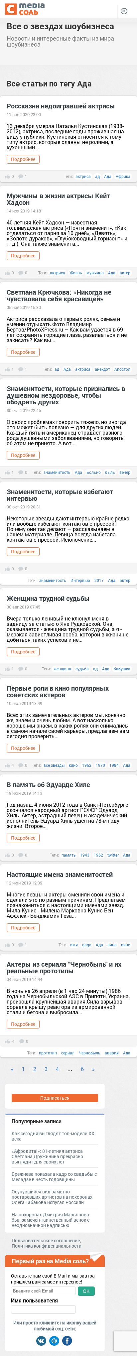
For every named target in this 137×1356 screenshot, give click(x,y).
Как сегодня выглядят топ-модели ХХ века (53, 1136)
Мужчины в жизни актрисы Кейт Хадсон (58, 198)
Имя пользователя (34, 1300)
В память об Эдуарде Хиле (48, 784)
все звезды (54, 765)
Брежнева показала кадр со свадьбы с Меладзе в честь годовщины (54, 1176)
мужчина (95, 272)
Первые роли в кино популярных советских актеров (58, 691)
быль (110, 472)
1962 (86, 765)
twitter (113, 855)
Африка (123, 176)
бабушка (122, 668)
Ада (107, 176)
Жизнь (75, 272)
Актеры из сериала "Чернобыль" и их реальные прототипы (64, 967)
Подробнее (23, 159)
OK (86, 1291)
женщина (62, 668)
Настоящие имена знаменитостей (60, 874)
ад (97, 176)
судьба (82, 668)
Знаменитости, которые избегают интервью (60, 494)
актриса (83, 176)
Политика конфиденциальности (46, 1246)
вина (112, 944)
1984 (114, 765)
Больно (93, 472)
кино (73, 765)
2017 (99, 580)
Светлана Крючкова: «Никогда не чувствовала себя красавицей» (59, 295)
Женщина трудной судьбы (48, 598)
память (69, 855)
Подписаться (54, 1098)
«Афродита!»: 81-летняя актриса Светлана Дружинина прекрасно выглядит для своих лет (47, 1156)
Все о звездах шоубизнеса (60, 26)
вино (125, 944)
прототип (48, 1052)
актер (125, 272)
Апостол (122, 369)
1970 (100, 765)
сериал (67, 1052)
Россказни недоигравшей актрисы (61, 105)
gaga (86, 944)
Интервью (80, 580)
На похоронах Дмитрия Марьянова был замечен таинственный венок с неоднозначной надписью (50, 1219)
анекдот (102, 369)
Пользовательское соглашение (46, 1240)
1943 (84, 855)
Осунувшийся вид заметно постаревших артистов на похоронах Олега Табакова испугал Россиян (52, 1196)
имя (74, 944)
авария (112, 1052)
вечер (124, 472)
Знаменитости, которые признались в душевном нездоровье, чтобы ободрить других (66, 395)
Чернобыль (89, 1052)
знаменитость (57, 472)
